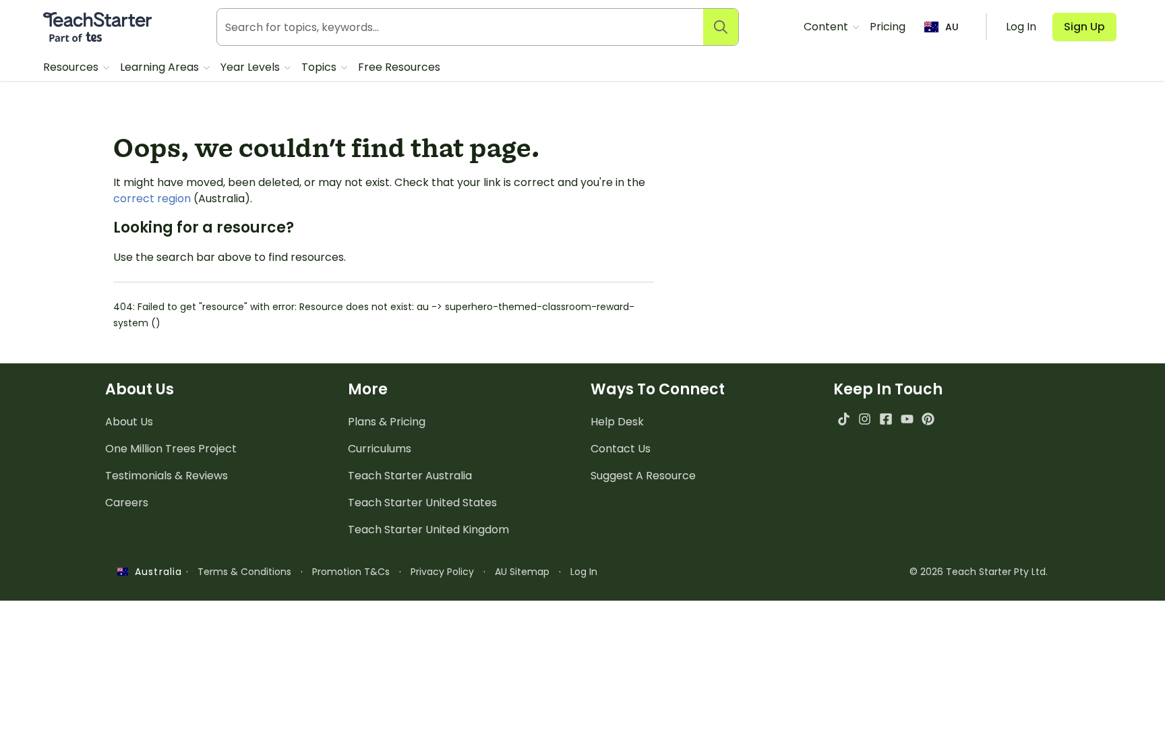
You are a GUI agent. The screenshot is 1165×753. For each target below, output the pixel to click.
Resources (72, 67)
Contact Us (621, 448)
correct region (152, 198)
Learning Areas (161, 67)
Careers (126, 502)
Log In (583, 571)
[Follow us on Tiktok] (843, 419)
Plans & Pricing (386, 421)
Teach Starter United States (422, 502)
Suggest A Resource (643, 475)
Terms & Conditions (244, 571)
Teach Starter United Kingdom (428, 529)
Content (827, 26)
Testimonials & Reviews (166, 475)
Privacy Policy (442, 571)
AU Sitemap (522, 571)
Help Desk (617, 421)
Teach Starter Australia (410, 475)
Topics (320, 67)
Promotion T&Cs (351, 571)
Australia (155, 571)
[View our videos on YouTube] (907, 419)
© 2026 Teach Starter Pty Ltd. (978, 571)
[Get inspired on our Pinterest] (928, 419)
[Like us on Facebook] (885, 419)
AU (952, 27)
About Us (129, 421)
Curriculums (379, 448)
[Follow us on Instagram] (864, 419)
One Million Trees (171, 448)
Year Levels (251, 67)
